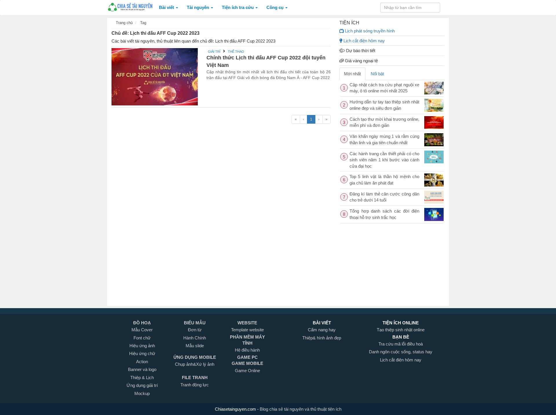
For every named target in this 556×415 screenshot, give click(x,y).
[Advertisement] (392, 265)
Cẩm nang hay (322, 329)
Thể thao (236, 51)
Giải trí (214, 51)
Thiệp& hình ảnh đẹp (321, 337)
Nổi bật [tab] (377, 73)
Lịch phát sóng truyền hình (369, 30)
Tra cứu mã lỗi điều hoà (400, 343)
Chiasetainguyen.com (236, 409)
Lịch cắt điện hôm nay (363, 40)
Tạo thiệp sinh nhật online (401, 329)
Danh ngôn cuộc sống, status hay (400, 351)
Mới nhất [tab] (352, 73)
